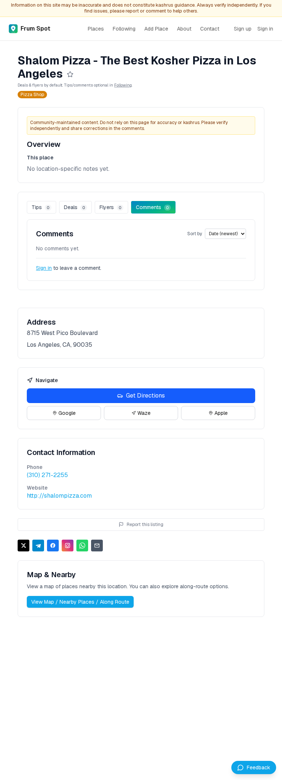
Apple (221, 413)
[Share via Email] (97, 545)
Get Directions (145, 395)
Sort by (194, 234)
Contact (209, 28)
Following (124, 28)
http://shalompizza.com (59, 496)
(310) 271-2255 (47, 475)
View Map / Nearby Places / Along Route (80, 602)
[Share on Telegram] (38, 545)
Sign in (265, 28)
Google (67, 413)
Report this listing (145, 524)
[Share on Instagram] (67, 545)
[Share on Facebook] (53, 545)
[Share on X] (23, 545)
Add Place (156, 28)
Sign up (243, 28)
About (184, 28)
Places (96, 28)
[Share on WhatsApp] (82, 545)
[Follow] (70, 74)
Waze (144, 413)
